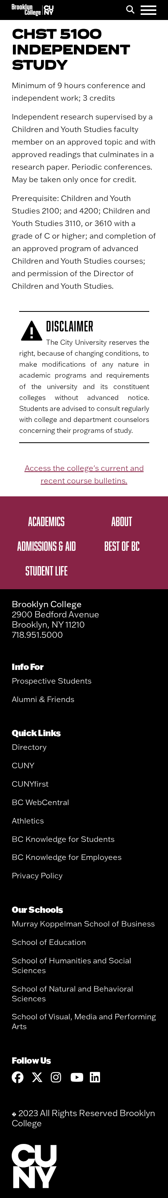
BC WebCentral (40, 802)
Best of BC (121, 546)
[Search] (130, 10)
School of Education (49, 942)
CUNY (23, 765)
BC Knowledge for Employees (67, 857)
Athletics (28, 820)
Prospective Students (51, 681)
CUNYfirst (30, 784)
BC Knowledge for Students (63, 839)
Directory (29, 747)
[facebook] (17, 1077)
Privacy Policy (37, 875)
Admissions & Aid (46, 546)
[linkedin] (96, 1077)
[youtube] (76, 1077)
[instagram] (57, 1077)
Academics (46, 521)
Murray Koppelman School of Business (83, 923)
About (121, 521)
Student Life (46, 570)
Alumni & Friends (43, 699)
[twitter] (37, 1077)
